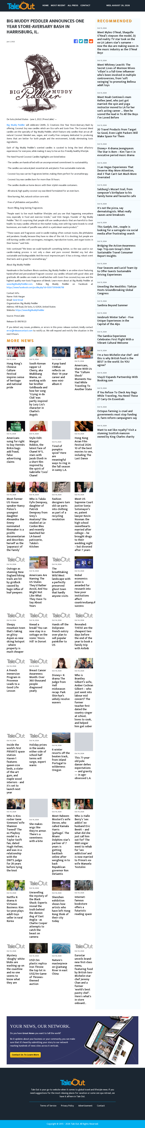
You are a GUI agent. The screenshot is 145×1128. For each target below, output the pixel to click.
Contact (101, 1106)
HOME (45, 5)
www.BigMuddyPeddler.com (19, 284)
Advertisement (85, 1106)
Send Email (18, 300)
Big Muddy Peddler (16, 125)
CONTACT (85, 5)
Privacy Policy (67, 1106)
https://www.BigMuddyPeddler (30, 310)
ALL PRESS (73, 5)
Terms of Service (48, 1106)
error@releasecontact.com (20, 331)
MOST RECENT (58, 5)
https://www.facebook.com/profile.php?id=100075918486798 (35, 287)
